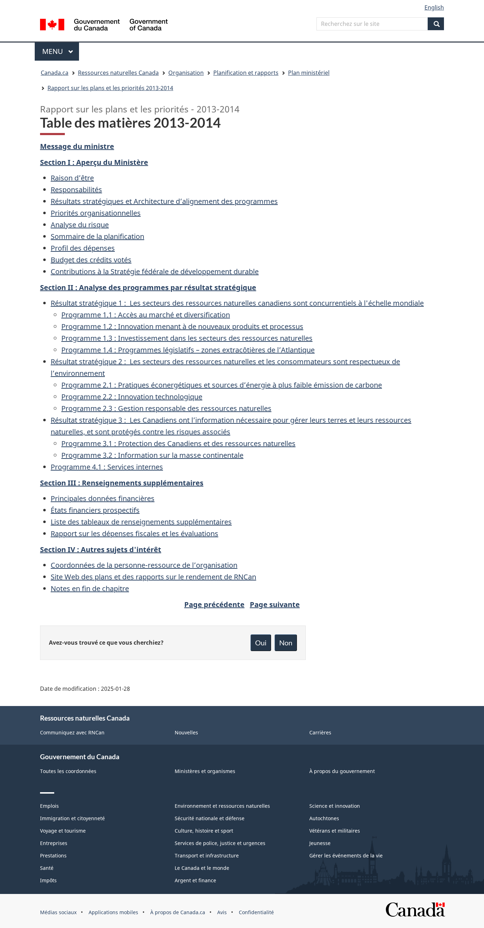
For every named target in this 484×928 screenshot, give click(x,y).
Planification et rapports (245, 73)
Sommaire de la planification (97, 236)
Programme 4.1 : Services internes (107, 467)
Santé (47, 868)
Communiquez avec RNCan (72, 732)
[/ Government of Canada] (104, 26)
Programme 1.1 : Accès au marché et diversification (145, 314)
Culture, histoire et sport (204, 830)
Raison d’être (72, 178)
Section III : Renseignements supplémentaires (121, 483)
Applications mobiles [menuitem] (113, 912)
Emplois (49, 805)
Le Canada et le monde (202, 868)
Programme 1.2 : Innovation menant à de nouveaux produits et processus (182, 326)
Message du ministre (77, 146)
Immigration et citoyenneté (72, 818)
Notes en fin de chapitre (90, 588)
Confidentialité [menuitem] (256, 912)
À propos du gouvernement (342, 771)
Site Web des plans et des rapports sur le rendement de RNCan (153, 577)
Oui (260, 642)
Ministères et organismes (205, 771)
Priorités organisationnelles (96, 213)
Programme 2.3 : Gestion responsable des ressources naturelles (166, 408)
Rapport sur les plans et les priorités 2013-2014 (110, 88)
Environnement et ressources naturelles (222, 805)
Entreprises (53, 843)
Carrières (320, 732)
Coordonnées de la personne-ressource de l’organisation (144, 565)
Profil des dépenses (83, 248)
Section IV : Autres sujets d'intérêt (100, 549)
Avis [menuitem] (222, 912)
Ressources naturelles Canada (118, 73)
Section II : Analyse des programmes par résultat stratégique (148, 287)
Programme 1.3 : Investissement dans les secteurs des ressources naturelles (187, 338)
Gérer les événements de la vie (346, 855)
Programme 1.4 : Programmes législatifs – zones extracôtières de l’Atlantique (188, 350)
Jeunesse (320, 843)
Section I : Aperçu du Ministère (94, 162)
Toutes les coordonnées (68, 771)
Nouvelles (186, 732)
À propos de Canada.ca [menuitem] (177, 912)
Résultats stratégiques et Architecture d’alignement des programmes (164, 201)
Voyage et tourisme (63, 830)
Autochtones (324, 818)
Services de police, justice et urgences (220, 843)
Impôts (48, 880)
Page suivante (275, 604)
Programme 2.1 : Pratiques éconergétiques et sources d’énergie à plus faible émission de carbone (221, 385)
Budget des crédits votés (91, 260)
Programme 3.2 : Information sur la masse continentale (152, 455)
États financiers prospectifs (95, 510)
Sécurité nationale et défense (209, 818)
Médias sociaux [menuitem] (58, 912)
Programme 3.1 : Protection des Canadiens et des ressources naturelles (178, 443)
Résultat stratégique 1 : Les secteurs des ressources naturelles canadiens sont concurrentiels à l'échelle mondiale (237, 303)
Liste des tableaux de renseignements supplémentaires (141, 522)
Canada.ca (54, 73)
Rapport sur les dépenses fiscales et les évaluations (134, 533)
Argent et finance (195, 880)
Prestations (53, 855)
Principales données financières (102, 498)
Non (285, 642)
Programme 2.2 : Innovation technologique (131, 396)
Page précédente (214, 604)
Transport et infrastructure (207, 855)
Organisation (186, 73)
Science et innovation (334, 805)
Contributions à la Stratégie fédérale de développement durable (155, 271)
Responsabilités (76, 189)
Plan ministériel (309, 73)
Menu (60, 51)
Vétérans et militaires (334, 830)
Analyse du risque (80, 224)
